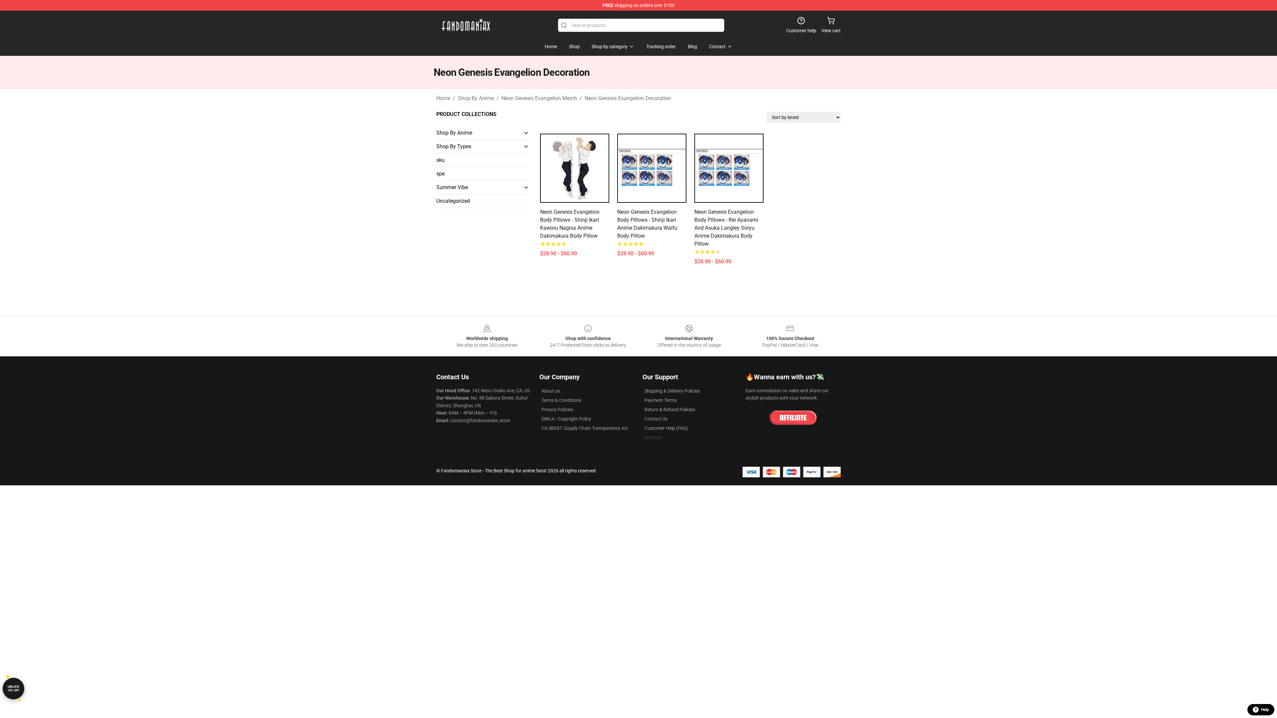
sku (440, 160)
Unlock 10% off (13, 688)
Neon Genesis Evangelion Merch (539, 98)
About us (550, 391)
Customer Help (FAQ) (666, 428)
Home (443, 98)
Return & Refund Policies (669, 409)
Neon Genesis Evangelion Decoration (628, 98)
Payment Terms (660, 400)
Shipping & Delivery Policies (672, 391)
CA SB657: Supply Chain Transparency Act (584, 428)
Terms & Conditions (561, 400)
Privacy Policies (557, 409)
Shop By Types (453, 146)
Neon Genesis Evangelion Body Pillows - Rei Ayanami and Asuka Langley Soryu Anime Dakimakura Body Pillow (726, 228)
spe (440, 174)
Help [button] (1265, 709)
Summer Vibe (452, 187)
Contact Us (655, 418)
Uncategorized (453, 201)
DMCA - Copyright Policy (566, 418)
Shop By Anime (476, 98)
